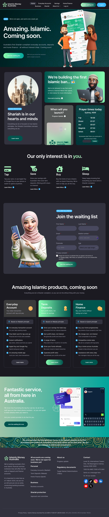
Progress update (62, 461)
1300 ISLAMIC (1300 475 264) (93, 469)
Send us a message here (91, 472)
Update (95, 141)
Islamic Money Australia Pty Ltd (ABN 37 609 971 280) (44, 513)
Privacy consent (62, 253)
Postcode (59, 243)
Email (58, 233)
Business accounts (37, 486)
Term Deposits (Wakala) (39, 473)
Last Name (82, 224)
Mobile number (84, 233)
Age (79, 243)
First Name (60, 224)
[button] (59, 6)
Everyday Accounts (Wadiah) (40, 470)
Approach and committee (39, 496)
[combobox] (88, 247)
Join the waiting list (66, 264)
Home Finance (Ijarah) (38, 477)
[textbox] (88, 247)
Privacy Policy (65, 257)
